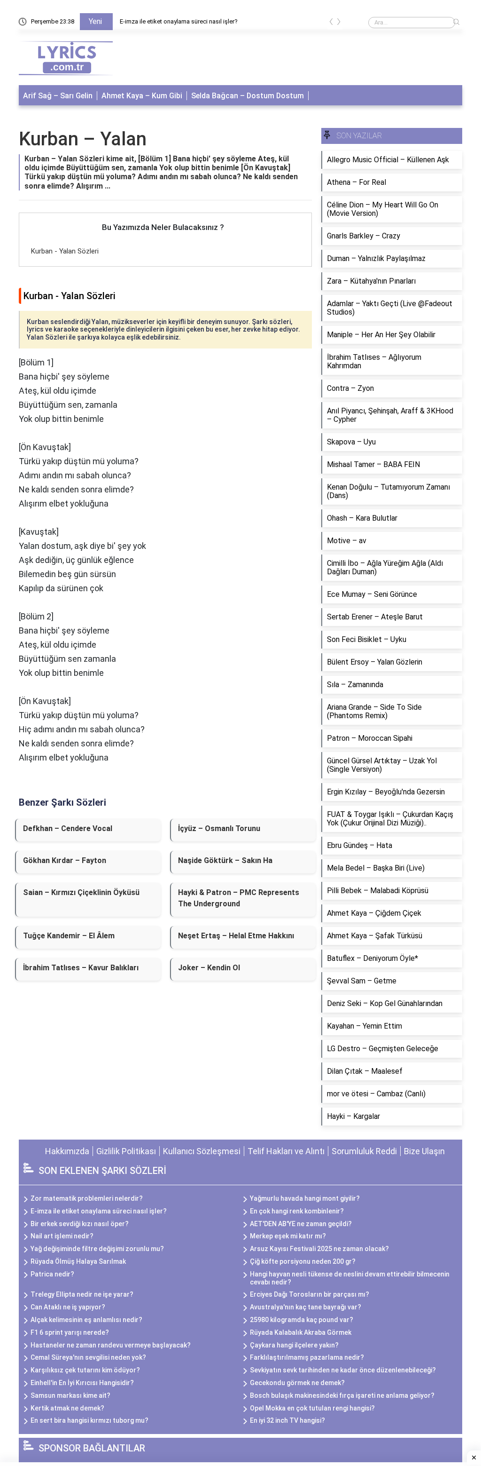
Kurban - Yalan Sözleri (65, 251)
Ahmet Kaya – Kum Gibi (141, 95)
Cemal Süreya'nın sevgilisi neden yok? (88, 1357)
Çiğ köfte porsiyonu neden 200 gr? (303, 1261)
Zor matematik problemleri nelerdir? (87, 1198)
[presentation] (331, 23)
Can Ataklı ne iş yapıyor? (68, 1307)
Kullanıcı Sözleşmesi (201, 1151)
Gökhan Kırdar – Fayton (64, 860)
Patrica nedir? (52, 1274)
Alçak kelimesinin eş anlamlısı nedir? (86, 1319)
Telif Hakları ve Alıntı (286, 1151)
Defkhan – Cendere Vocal (67, 828)
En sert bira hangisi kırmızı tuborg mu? (89, 1420)
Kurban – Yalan (83, 139)
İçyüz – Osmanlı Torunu (219, 828)
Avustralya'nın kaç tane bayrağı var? (305, 1307)
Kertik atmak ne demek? (67, 1408)
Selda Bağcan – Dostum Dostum (247, 95)
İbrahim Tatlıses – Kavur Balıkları (81, 967)
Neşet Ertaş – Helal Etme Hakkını (236, 935)
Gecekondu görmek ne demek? (297, 1383)
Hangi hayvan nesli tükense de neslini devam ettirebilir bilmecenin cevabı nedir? (350, 1278)
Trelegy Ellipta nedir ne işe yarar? (82, 1294)
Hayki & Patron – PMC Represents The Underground (238, 898)
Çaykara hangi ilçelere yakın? (294, 1345)
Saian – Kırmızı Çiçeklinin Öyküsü (81, 892)
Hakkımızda (67, 1151)
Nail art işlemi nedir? (62, 1236)
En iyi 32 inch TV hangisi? (287, 1420)
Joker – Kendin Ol (209, 967)
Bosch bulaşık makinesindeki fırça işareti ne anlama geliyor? (342, 1395)
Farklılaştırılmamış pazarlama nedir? (307, 1357)
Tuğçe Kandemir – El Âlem (69, 935)
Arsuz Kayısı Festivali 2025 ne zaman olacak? (319, 1248)
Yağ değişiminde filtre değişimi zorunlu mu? (97, 1248)
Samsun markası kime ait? (70, 1395)
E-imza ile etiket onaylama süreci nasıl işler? (179, 21)
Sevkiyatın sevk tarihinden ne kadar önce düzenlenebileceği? (343, 1370)
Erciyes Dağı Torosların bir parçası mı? (309, 1294)
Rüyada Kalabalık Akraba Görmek (300, 1332)
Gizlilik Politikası (126, 1151)
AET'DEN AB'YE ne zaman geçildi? (301, 1224)
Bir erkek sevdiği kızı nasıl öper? (80, 1224)
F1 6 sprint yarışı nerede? (70, 1332)
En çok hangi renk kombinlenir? (297, 1211)
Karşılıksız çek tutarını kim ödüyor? (85, 1370)
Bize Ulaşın (424, 1151)
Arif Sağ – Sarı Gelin (58, 95)
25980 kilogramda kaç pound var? (301, 1319)
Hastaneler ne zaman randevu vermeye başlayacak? (111, 1345)
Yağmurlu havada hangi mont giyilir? (305, 1198)
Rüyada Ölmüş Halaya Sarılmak (78, 1261)
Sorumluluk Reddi (364, 1151)
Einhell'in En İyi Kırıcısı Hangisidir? (82, 1383)
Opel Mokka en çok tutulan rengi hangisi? (312, 1408)
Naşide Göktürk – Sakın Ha (225, 860)
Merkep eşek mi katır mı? (288, 1236)
